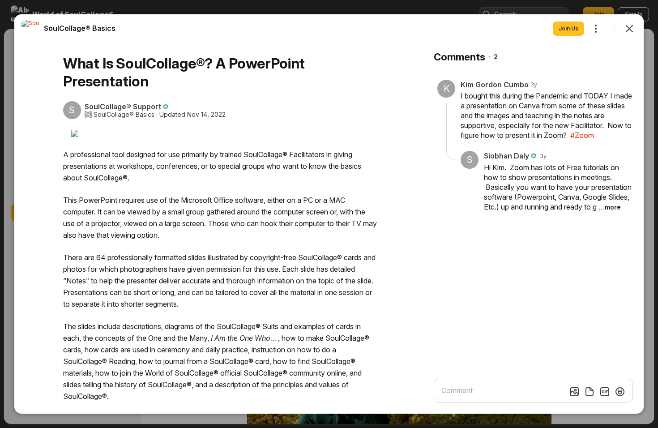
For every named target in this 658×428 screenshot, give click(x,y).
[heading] (79, 28)
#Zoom (582, 135)
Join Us (568, 28)
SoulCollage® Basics (124, 114)
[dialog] (329, 214)
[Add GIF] (605, 392)
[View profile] (30, 29)
